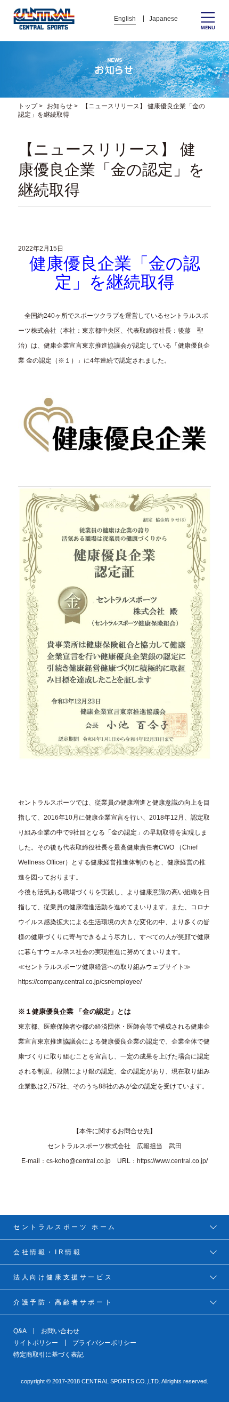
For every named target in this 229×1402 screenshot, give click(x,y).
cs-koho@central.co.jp (78, 1161)
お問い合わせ (60, 1331)
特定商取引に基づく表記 (48, 1354)
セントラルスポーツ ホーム (65, 1227)
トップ (27, 106)
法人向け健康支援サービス (63, 1277)
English (125, 18)
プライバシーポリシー (104, 1343)
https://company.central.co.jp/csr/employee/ (80, 982)
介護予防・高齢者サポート (63, 1302)
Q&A (20, 1331)
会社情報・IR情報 (47, 1252)
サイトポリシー (35, 1343)
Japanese (163, 18)
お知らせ (59, 106)
